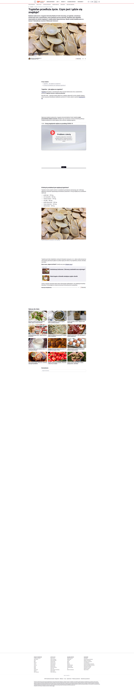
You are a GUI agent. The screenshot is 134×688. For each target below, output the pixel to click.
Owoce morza (36, 669)
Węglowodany (69, 659)
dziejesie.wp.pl (68, 264)
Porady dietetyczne (86, 662)
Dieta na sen (52, 668)
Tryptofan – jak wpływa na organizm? (52, 83)
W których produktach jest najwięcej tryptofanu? (54, 85)
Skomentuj (79, 58)
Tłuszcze (68, 660)
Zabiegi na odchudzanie (87, 660)
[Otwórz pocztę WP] (88, 2)
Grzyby (35, 666)
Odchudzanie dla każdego (87, 666)
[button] (91, 1)
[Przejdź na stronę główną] (35, 2)
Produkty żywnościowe (47, 4)
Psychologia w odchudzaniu (88, 661)
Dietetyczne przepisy (87, 668)
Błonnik (68, 662)
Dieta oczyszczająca (53, 660)
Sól (67, 668)
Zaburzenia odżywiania (70, 4)
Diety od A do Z (39, 4)
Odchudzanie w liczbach (87, 667)
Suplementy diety (69, 666)
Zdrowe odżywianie (50, 1)
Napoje (35, 668)
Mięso (35, 661)
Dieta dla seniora (53, 666)
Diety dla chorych (53, 662)
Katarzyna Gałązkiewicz (35, 58)
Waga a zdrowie (86, 669)
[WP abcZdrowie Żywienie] (42, 2)
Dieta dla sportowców (54, 667)
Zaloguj (95, 1)
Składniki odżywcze (71, 1)
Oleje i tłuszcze (36, 659)
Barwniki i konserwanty (70, 669)
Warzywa (35, 662)
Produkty (63, 1)
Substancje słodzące (70, 667)
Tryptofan (43, 91)
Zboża (35, 660)
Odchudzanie (80, 1)
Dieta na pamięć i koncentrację (55, 669)
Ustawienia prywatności (85, 678)
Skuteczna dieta (53, 661)
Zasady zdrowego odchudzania (88, 659)
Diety (58, 1)
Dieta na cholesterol (53, 659)
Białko (68, 661)
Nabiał (35, 667)
